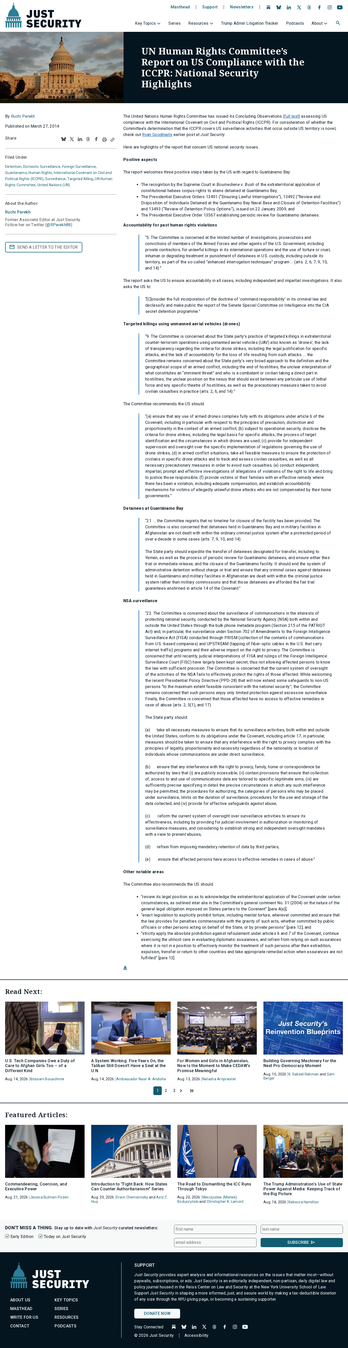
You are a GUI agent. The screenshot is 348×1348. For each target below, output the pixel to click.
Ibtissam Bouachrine (47, 1079)
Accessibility (196, 1335)
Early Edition (21, 1236)
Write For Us (24, 1317)
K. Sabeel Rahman (303, 1074)
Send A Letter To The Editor (47, 247)
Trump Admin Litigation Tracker (249, 23)
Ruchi (18, 212)
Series (174, 23)
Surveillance (55, 179)
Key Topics (145, 23)
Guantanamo (16, 173)
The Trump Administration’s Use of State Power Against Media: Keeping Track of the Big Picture (302, 1189)
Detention (13, 167)
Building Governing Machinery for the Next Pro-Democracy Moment (299, 1063)
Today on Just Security (65, 1236)
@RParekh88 (59, 224)
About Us (20, 1300)
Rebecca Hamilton (303, 1202)
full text (291, 116)
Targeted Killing (80, 179)
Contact (19, 1326)
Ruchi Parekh (23, 116)
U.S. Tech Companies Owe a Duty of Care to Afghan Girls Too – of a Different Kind (40, 1065)
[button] (338, 23)
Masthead (180, 7)
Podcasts (295, 23)
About (317, 23)
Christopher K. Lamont (225, 1201)
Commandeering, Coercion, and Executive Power (36, 1186)
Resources (198, 23)
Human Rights (40, 173)
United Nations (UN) (53, 185)
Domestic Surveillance (41, 167)
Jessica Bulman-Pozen (49, 1197)
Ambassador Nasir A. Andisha (141, 1079)
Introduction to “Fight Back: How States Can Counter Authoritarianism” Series (129, 1186)
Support (210, 7)
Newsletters (241, 7)
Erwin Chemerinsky (132, 1197)
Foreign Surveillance (79, 167)
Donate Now (157, 1313)
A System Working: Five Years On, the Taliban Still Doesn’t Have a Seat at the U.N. (128, 1065)
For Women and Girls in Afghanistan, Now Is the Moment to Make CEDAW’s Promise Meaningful (213, 1065)
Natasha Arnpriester (219, 1079)
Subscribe (298, 1242)
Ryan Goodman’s (157, 134)
